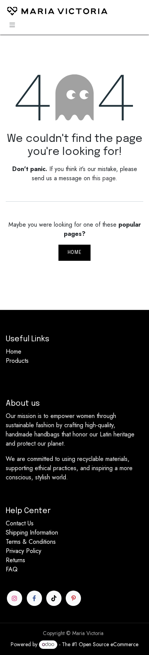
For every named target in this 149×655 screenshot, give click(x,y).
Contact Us (20, 523)
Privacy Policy (23, 550)
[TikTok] (54, 598)
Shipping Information (32, 532)
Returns (15, 560)
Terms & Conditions (31, 541)
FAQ (12, 569)
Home (74, 252)
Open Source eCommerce (108, 644)
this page (103, 178)
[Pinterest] (73, 598)
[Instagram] (14, 598)
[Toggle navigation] (12, 24)
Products (17, 360)
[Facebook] (34, 598)
